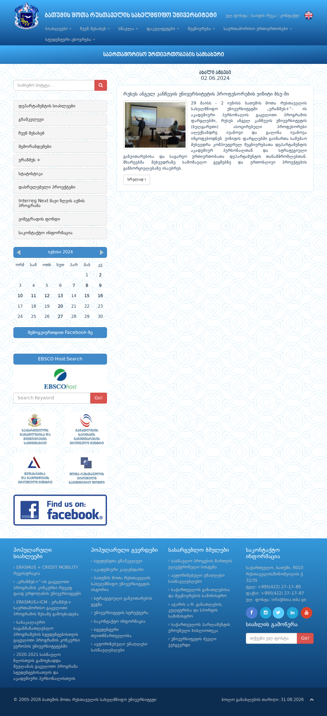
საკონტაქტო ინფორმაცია (45, 233)
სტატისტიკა (31, 174)
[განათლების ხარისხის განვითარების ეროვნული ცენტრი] (86, 429)
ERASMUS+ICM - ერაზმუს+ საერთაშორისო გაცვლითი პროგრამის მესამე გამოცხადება (46, 608)
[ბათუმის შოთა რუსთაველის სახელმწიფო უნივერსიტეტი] (26, 17)
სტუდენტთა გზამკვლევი (118, 561)
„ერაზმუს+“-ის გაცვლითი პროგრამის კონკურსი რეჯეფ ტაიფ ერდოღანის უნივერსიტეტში (47, 588)
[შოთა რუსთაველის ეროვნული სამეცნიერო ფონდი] (86, 470)
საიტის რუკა (263, 16)
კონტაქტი (290, 16)
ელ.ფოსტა (236, 16)
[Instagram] (265, 613)
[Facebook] (251, 613)
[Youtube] (306, 613)
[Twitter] (278, 613)
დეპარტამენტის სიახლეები (47, 106)
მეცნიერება (200, 29)
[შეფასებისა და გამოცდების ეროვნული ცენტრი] (34, 470)
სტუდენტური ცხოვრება (69, 40)
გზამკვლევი (31, 119)
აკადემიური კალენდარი (119, 570)
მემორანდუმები (35, 146)
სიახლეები (57, 29)
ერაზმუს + (30, 160)
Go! (99, 398)
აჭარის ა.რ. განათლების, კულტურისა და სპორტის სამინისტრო (195, 611)
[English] (307, 16)
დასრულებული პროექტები (47, 187)
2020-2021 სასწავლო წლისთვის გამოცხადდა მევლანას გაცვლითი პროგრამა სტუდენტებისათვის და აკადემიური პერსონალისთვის (45, 667)
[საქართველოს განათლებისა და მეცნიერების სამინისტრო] (34, 429)
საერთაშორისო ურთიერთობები (256, 29)
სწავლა (126, 29)
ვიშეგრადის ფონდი (39, 219)
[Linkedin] (292, 613)
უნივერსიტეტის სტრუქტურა (121, 613)
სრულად (136, 179)
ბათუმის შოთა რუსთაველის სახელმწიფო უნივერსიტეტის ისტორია (120, 584)
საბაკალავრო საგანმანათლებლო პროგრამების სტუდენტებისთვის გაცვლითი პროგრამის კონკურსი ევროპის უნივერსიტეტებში (46, 634)
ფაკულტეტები (162, 29)
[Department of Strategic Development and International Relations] (60, 510)
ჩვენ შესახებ (93, 29)
